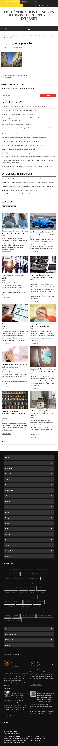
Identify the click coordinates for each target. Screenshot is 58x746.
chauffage (44, 574)
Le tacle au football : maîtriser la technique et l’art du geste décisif (22, 145)
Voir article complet (9, 688)
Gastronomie (9, 490)
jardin (32, 592)
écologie (7, 620)
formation (32, 587)
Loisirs (7, 496)
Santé (6, 529)
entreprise (8, 587)
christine (5, 186)
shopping (40, 611)
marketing (43, 597)
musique (40, 601)
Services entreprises (11, 540)
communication (18, 578)
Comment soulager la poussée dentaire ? (25, 190)
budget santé (33, 574)
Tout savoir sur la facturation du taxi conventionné (28, 179)
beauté (7, 574)
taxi (48, 611)
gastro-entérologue (10, 592)
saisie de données (10, 611)
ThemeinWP (18, 733)
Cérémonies (8, 474)
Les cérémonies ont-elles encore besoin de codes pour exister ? (21, 134)
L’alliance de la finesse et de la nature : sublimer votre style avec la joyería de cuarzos (28, 156)
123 (6, 441)
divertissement (9, 583)
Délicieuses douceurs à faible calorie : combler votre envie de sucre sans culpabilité (27, 166)
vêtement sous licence (44, 615)
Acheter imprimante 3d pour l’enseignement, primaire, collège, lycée (41, 277)
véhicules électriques (28, 615)
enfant (43, 736)
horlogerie (18, 738)
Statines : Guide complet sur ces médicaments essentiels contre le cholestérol (41, 413)
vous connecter (13, 88)
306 (7, 723)
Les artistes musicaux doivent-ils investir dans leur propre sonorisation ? (25, 137)
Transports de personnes (12, 551)
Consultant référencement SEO (12, 654)
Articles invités (9, 640)
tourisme (8, 615)
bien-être (15, 574)
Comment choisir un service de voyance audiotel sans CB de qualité (32, 186)
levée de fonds (9, 597)
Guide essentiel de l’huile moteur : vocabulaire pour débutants (21, 141)
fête (40, 587)
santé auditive (24, 611)
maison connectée (31, 597)
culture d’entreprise (32, 578)
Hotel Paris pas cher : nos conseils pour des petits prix (15, 76)
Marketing (8, 501)
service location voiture (10, 742)
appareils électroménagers (13, 569)
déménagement (22, 583)
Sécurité (7, 534)
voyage (16, 615)
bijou (21, 740)
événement (17, 620)
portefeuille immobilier (24, 606)
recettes (37, 606)
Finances (8, 485)
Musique (7, 512)
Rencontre (8, 523)
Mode (6, 507)
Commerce (8, 479)
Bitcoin (4, 194)
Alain (20, 47)
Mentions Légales (10, 634)
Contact (7, 556)
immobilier (23, 592)
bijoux (24, 574)
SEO (33, 611)
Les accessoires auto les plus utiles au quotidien (16, 124)
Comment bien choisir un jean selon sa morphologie (18, 114)
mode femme (17, 601)
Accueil (7, 457)
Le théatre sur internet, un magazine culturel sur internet (29, 15)
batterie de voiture (42, 569)
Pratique (7, 518)
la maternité (41, 592)
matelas (7, 601)
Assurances (8, 463)
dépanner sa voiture (37, 583)
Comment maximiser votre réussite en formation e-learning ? (34, 182)
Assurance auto (29, 569)
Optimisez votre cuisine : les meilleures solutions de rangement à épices (14, 413)
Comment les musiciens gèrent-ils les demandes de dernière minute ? (24, 106)
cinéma (7, 578)
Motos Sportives (29, 601)
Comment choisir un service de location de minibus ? (18, 149)
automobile (16, 740)
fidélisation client (20, 587)
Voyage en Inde (37, 738)
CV (43, 578)
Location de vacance (9, 738)
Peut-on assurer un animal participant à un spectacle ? (19, 110)
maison (20, 597)
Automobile (8, 468)
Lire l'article (6, 253)
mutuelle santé (9, 606)
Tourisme (8, 545)
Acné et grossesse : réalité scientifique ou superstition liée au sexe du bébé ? (25, 153)
